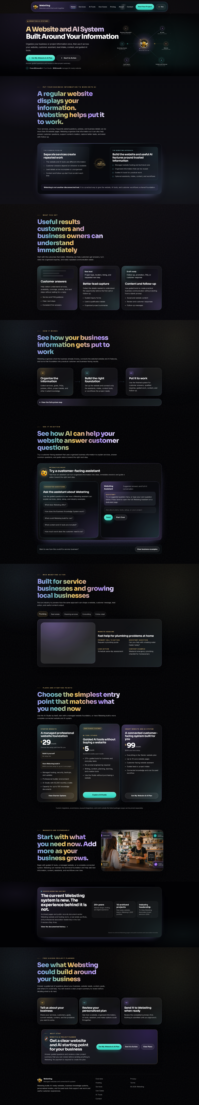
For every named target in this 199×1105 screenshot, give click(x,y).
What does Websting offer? (55, 505)
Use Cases (103, 7)
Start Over (120, 517)
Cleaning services (71, 614)
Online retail (100, 614)
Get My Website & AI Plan (42, 58)
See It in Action (70, 58)
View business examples (147, 549)
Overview (99, 1079)
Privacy (133, 1079)
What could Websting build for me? (58, 518)
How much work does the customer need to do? (64, 532)
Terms (132, 1083)
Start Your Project (145, 7)
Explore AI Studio (99, 795)
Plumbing (42, 614)
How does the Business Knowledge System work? (64, 511)
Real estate (55, 614)
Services (82, 7)
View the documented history (53, 927)
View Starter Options (57, 796)
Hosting (99, 1083)
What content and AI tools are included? (61, 525)
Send (108, 517)
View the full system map (51, 402)
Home (73, 7)
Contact (130, 7)
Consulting (86, 614)
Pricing (113, 7)
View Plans (147, 1047)
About (121, 7)
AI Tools (92, 7)
